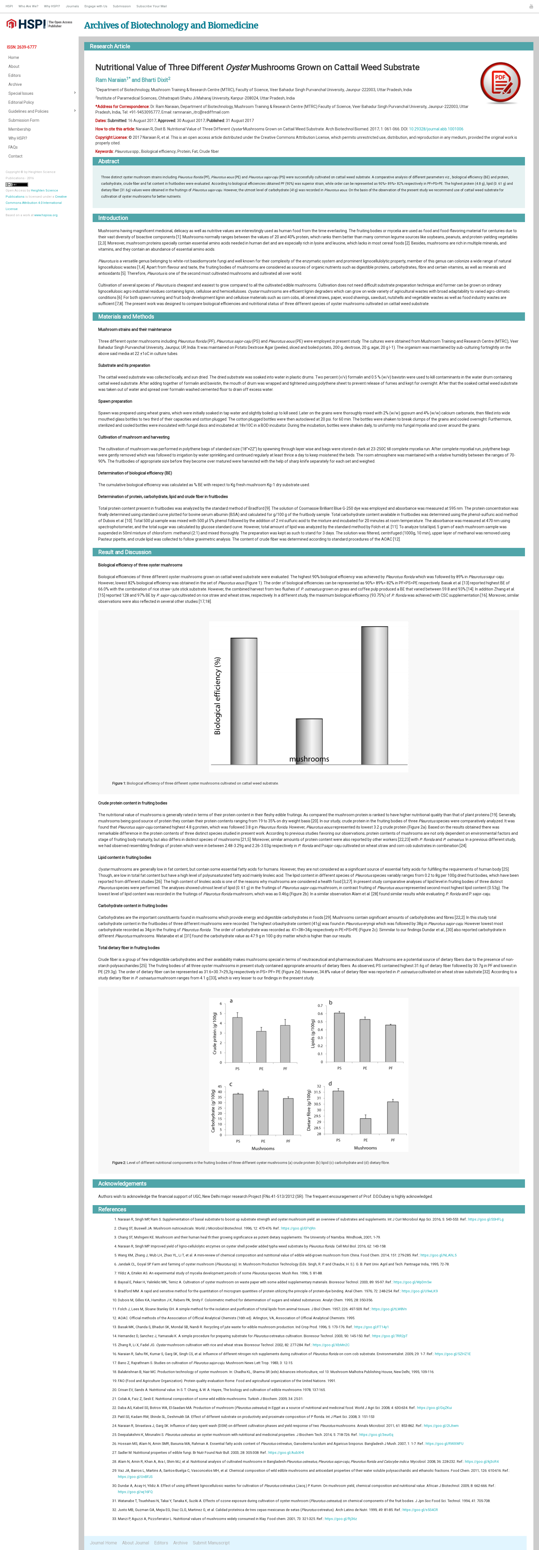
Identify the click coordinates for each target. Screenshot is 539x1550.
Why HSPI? (52, 6)
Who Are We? (28, 6)
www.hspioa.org (46, 215)
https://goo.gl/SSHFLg (486, 1219)
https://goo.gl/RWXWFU (444, 1443)
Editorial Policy (21, 102)
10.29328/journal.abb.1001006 (436, 129)
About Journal (135, 1543)
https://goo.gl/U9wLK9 (420, 1291)
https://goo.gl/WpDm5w (412, 1282)
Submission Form (23, 120)
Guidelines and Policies (28, 111)
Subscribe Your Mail (151, 6)
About (13, 66)
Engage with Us (95, 6)
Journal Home (103, 1543)
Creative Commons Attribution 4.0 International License (36, 203)
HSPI (9, 6)
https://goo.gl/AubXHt (286, 1452)
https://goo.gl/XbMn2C (331, 1345)
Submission (122, 6)
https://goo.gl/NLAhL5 (438, 1255)
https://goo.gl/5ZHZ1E (453, 1354)
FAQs (13, 147)
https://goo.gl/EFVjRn (298, 1228)
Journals (72, 6)
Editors (14, 75)
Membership (19, 129)
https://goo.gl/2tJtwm (441, 1426)
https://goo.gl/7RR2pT (390, 1336)
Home (13, 57)
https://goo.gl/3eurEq (376, 1435)
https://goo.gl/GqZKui (434, 1408)
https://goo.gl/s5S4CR (420, 1510)
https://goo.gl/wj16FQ (135, 1492)
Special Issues (20, 93)
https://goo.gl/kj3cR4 (482, 1461)
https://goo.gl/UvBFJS (135, 1477)
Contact (15, 156)
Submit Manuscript (211, 1543)
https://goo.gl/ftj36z (341, 1519)
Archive (15, 84)
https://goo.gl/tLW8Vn (389, 1309)
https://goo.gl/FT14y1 (371, 1327)
